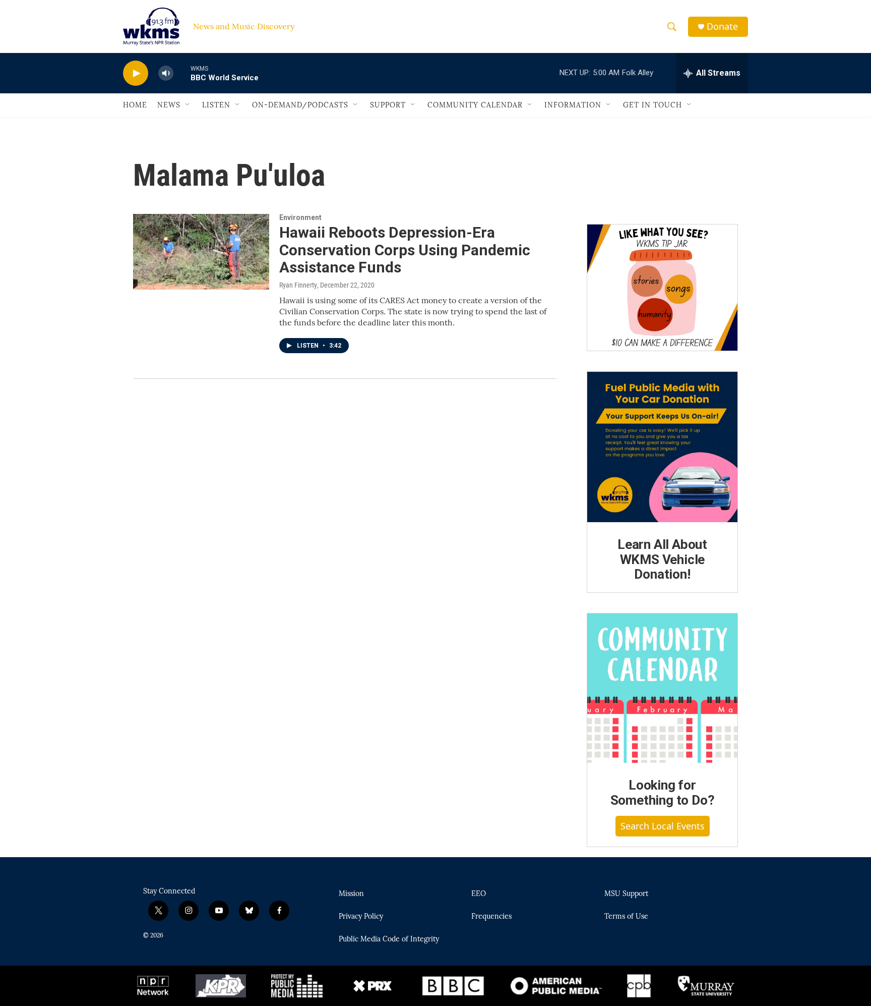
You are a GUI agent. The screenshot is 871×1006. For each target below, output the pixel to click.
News (168, 104)
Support (388, 104)
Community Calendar (475, 104)
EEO (478, 894)
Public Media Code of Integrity (389, 939)
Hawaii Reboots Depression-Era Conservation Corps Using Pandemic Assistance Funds (404, 249)
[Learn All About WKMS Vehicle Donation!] (662, 447)
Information (572, 104)
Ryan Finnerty (298, 285)
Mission (351, 894)
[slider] (181, 73)
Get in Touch (652, 104)
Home (135, 104)
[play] (136, 73)
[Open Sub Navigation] (188, 105)
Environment (300, 217)
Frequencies (491, 917)
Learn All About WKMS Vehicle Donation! (662, 559)
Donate (722, 26)
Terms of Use (626, 917)
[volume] (165, 73)
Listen (216, 104)
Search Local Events (662, 826)
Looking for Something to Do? (662, 792)
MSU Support (626, 894)
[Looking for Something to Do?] (662, 688)
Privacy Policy (361, 917)
